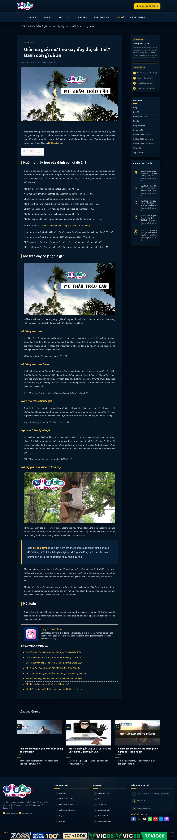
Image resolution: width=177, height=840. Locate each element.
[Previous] (21, 739)
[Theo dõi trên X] (139, 819)
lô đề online (53, 143)
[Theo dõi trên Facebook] (133, 819)
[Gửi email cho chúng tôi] (144, 819)
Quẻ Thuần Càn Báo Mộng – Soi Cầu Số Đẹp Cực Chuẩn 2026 (54, 663)
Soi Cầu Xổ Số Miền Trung (143, 144)
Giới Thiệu (61, 793)
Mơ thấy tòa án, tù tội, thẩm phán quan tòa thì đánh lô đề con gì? (55, 689)
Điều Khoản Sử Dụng (65, 805)
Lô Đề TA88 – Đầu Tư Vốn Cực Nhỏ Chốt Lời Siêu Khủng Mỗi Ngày (149, 232)
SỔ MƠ (120, 17)
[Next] (155, 739)
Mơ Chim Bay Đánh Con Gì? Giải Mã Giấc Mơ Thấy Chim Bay (53, 668)
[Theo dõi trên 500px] (161, 819)
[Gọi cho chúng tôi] (150, 819)
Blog (135, 108)
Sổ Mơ (98, 799)
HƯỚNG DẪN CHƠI (138, 17)
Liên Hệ (61, 821)
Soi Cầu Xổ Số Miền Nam (143, 139)
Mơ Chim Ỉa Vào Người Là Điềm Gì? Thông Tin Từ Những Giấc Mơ (56, 673)
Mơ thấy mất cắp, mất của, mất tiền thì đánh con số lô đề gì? (54, 678)
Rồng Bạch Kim (101, 17)
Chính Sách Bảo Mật (65, 799)
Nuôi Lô (63, 17)
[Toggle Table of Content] (38, 151)
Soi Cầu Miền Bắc (102, 810)
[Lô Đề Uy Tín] (19, 791)
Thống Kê (80, 17)
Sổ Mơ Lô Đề (29, 43)
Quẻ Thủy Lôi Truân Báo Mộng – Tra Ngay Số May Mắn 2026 (53, 652)
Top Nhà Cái (138, 152)
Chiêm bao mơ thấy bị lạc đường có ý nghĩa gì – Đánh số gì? (138, 750)
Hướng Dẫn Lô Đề (140, 117)
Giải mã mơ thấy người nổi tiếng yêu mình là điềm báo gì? (64, 225)
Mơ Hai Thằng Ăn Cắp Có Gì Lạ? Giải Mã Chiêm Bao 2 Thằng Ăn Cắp (90, 750)
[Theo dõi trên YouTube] (155, 819)
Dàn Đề (47, 17)
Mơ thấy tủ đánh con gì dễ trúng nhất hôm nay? (47, 684)
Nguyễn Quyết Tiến (48, 63)
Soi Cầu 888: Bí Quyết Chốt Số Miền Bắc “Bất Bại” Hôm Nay (148, 218)
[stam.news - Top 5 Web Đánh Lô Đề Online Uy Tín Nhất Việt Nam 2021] (26, 6)
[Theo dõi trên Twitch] (166, 819)
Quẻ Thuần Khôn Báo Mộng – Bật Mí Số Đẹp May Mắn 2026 (53, 657)
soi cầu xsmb (40, 547)
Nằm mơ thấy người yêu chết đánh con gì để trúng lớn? (41, 750)
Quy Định (61, 816)
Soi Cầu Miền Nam (103, 816)
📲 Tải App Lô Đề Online (147, 6)
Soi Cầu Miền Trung (103, 821)
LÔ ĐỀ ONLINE (26, 26)
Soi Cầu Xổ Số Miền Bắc (142, 135)
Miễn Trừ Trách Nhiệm (66, 810)
